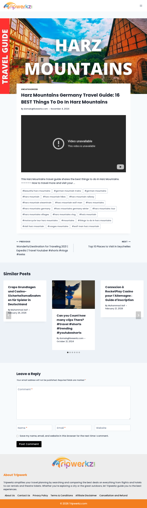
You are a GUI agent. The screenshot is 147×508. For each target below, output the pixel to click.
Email (61, 428)
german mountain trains (67, 191)
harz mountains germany (36, 208)
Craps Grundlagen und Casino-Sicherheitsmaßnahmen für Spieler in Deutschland (24, 295)
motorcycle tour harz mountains (40, 220)
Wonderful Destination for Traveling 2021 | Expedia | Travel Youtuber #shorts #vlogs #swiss (42, 248)
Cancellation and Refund (113, 495)
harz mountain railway (81, 196)
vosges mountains (58, 226)
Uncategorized (29, 89)
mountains (67, 220)
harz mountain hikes (54, 196)
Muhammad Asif (19, 310)
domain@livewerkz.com (36, 109)
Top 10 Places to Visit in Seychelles (109, 244)
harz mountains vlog (64, 214)
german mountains (95, 191)
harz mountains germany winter (71, 208)
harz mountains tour (103, 208)
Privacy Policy (40, 495)
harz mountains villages (35, 214)
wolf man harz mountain (85, 226)
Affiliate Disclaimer (86, 495)
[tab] (67, 352)
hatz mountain (87, 214)
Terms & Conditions (62, 495)
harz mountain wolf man (68, 202)
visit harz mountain (33, 226)
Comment (25, 389)
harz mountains (95, 202)
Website (101, 428)
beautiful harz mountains (36, 191)
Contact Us (23, 495)
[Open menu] (141, 5)
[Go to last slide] (8, 315)
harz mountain (30, 196)
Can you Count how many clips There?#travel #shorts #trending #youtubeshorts (71, 324)
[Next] (138, 315)
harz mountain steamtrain (36, 202)
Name (22, 428)
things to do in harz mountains (94, 220)
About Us (10, 495)
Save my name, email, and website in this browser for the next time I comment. (64, 436)
